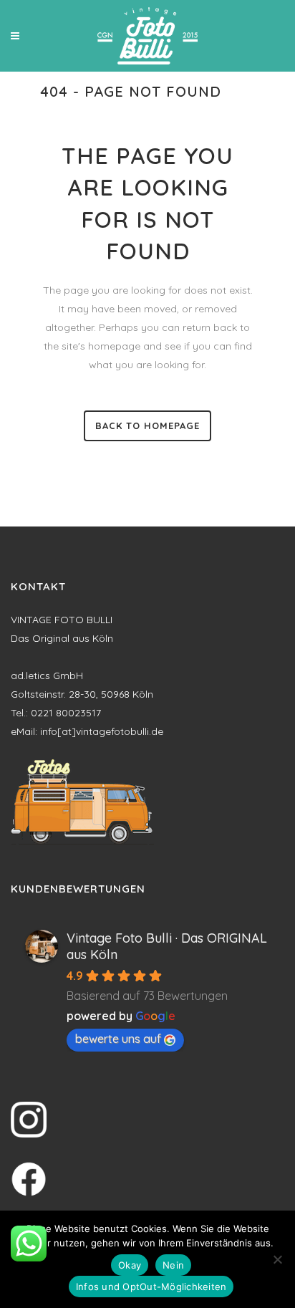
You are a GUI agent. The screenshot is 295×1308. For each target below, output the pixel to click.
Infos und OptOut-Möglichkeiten (151, 1286)
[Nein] (277, 1259)
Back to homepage (147, 425)
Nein (173, 1265)
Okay (129, 1265)
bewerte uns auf (118, 1039)
